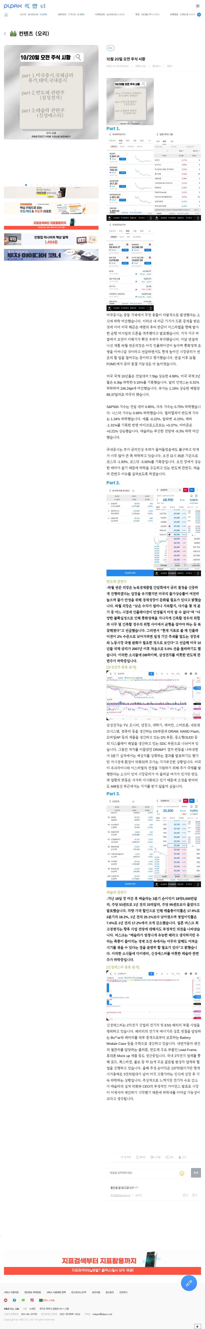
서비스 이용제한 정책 (56, 1292)
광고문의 (110, 1292)
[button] (26, 185)
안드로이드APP (78, 1292)
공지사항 (96, 1292)
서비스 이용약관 (11, 1292)
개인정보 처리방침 (32, 1292)
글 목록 (127, 1157)
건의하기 (123, 1292)
